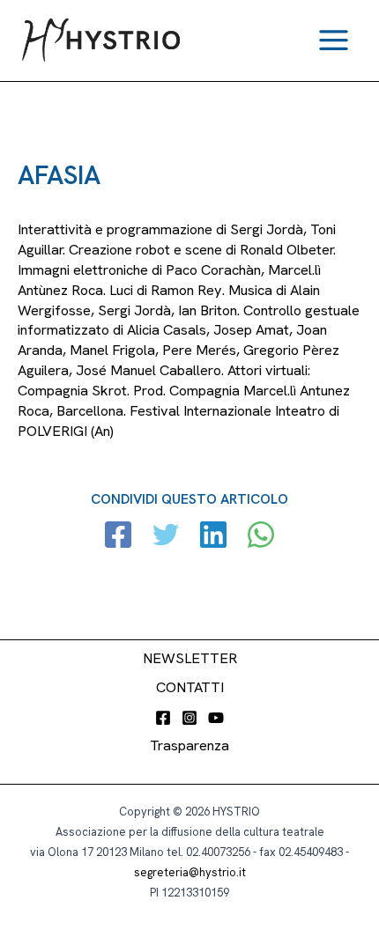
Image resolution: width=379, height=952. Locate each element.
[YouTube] (216, 718)
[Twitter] (165, 536)
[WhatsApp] (261, 536)
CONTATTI (190, 687)
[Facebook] (118, 536)
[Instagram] (189, 718)
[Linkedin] (213, 536)
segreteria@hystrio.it (190, 872)
